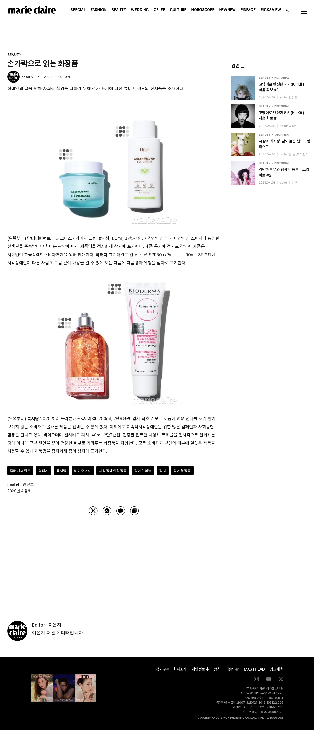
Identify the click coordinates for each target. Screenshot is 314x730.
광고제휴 (276, 669)
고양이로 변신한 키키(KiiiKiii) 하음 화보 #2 (281, 87)
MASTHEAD (254, 669)
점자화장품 (182, 470)
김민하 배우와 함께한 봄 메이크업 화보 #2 (284, 172)
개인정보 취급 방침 (206, 669)
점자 (162, 470)
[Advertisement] (113, 561)
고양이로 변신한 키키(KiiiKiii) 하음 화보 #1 (281, 115)
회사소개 (180, 669)
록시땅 (61, 470)
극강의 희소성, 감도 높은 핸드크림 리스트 (284, 144)
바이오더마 (83, 470)
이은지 (35, 77)
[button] (287, 10)
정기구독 (163, 669)
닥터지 (43, 470)
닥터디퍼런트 (20, 470)
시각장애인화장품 (113, 470)
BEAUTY (14, 54)
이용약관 (232, 669)
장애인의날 (143, 470)
